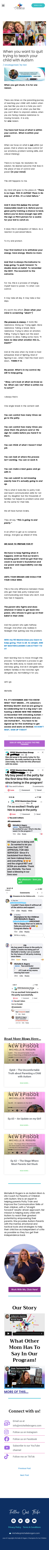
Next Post (24, 1475)
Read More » (24, 1083)
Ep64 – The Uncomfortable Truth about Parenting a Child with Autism (24, 1073)
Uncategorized (11, 65)
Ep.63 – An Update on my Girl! (24, 1118)
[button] (3, 5)
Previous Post (24, 1468)
